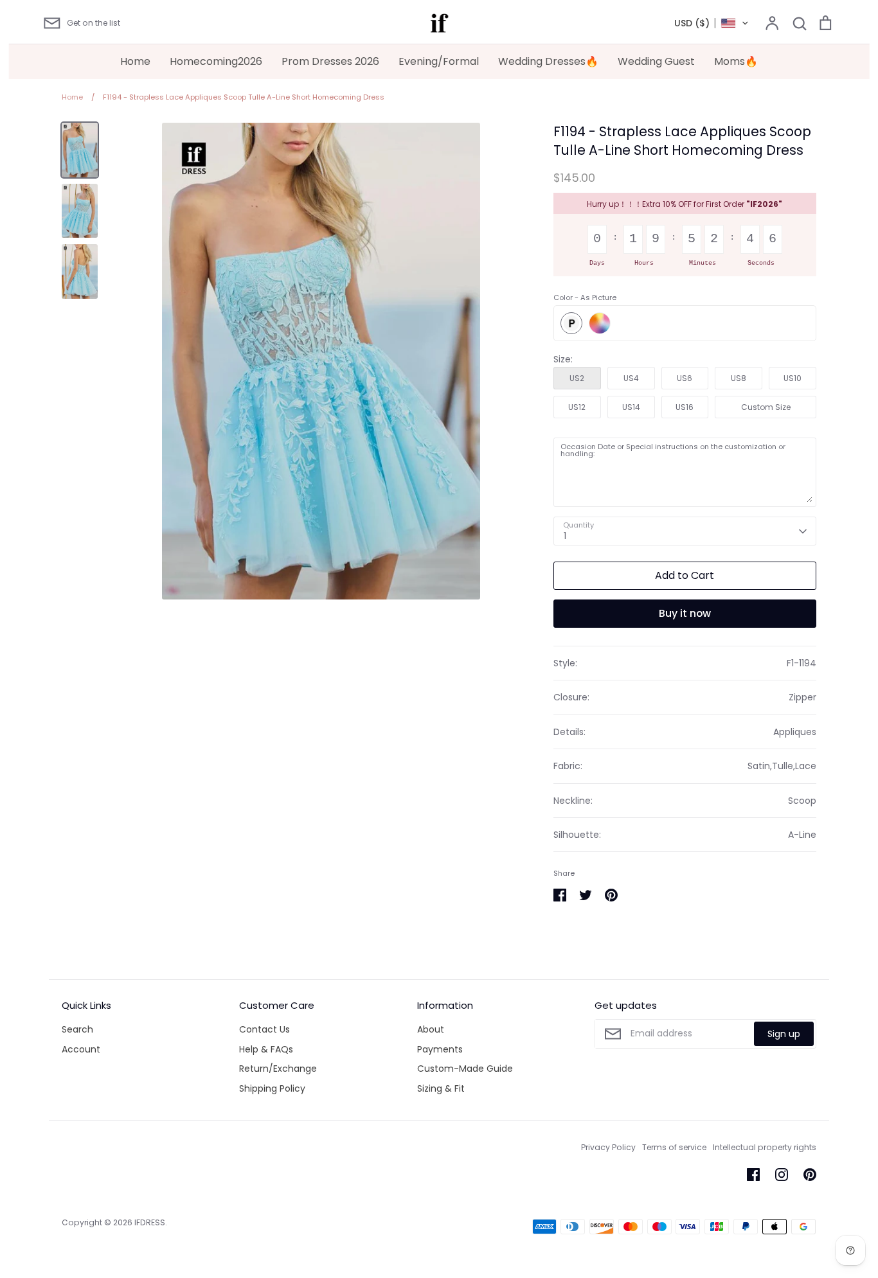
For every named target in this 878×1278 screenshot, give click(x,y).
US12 (577, 407)
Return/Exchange (278, 1068)
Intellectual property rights (764, 1147)
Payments (440, 1049)
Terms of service (674, 1147)
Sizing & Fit (441, 1088)
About (430, 1029)
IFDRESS (149, 1222)
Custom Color (600, 323)
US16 (685, 407)
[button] (712, 23)
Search (77, 1029)
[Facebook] (753, 1174)
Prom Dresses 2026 (330, 61)
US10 (793, 378)
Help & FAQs (266, 1049)
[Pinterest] (810, 1174)
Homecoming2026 (216, 61)
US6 (684, 378)
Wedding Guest (656, 61)
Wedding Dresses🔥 (548, 61)
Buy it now (685, 613)
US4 (631, 378)
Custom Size (766, 407)
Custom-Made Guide (465, 1068)
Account (81, 1049)
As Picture (571, 323)
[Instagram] (781, 1174)
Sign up (783, 1033)
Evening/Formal (439, 61)
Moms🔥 (736, 61)
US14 (631, 407)
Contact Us (264, 1029)
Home (135, 61)
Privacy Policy (608, 1147)
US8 (738, 378)
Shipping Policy (272, 1088)
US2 (576, 378)
